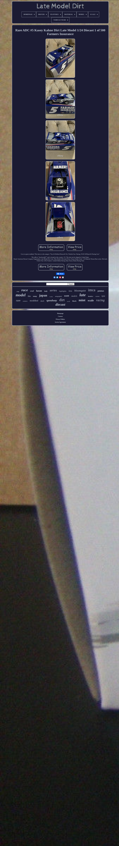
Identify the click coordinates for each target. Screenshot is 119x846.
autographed (58, 296)
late (82, 295)
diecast (60, 304)
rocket (51, 296)
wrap (18, 291)
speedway (51, 300)
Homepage (60, 313)
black (74, 301)
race (24, 290)
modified (34, 300)
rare (18, 300)
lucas (39, 291)
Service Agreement (60, 322)
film (29, 296)
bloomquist (80, 290)
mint (82, 300)
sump (35, 296)
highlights (62, 291)
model (20, 295)
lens (70, 291)
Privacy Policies (60, 319)
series (53, 290)
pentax (101, 291)
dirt (62, 300)
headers (90, 296)
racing (100, 300)
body (45, 291)
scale (91, 300)
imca (91, 290)
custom (97, 296)
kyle (103, 296)
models (74, 296)
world (68, 301)
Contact (60, 316)
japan (43, 295)
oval (32, 291)
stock (42, 301)
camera (25, 301)
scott (66, 295)
